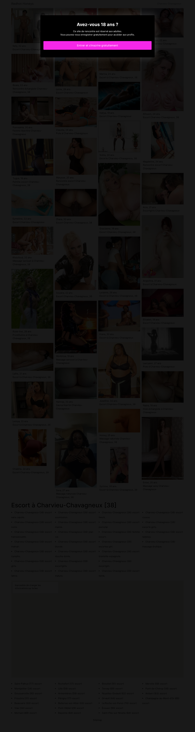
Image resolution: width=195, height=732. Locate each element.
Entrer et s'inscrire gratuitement (97, 45)
